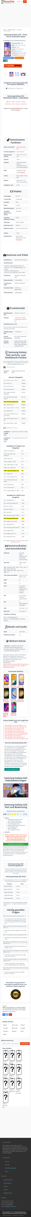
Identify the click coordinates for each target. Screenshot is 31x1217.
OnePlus (5, 1031)
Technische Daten (8, 1180)
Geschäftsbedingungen (10, 1168)
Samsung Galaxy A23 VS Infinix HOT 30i (14, 728)
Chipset (5, 1186)
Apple (5, 1025)
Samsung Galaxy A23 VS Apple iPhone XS (14, 737)
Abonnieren (25, 1043)
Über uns (7, 1161)
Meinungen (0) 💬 (19, 58)
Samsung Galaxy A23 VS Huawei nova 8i (14, 731)
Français (24, 1212)
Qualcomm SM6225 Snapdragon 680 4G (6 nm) (20, 319)
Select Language (6, 1212)
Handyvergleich (7, 1183)
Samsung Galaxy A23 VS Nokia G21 (13, 735)
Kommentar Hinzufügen (15, 844)
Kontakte (7, 1164)
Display (13, 101)
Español (20, 1212)
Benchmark (23, 104)
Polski (20, 1213)
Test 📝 (5, 60)
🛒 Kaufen (9, 66)
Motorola (15, 1028)
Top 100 (6, 1189)
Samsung (15, 1025)
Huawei (5, 1028)
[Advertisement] (15, 16)
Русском (4, 1213)
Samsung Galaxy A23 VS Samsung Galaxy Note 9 (16, 738)
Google (23, 1028)
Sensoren (17, 104)
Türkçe (8, 1213)
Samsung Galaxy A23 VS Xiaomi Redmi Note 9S (16, 734)
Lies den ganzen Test (12, 769)
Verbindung (8, 104)
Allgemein (8, 101)
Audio (13, 104)
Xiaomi (23, 1025)
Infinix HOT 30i (16, 540)
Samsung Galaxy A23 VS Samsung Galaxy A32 (16, 727)
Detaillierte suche (8, 1193)
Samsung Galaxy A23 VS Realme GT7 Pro (14, 730)
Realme (14, 1031)
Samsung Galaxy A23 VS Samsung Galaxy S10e (16, 732)
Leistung (23, 101)
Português (16, 1213)
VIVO (22, 1031)
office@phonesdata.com (10, 1206)
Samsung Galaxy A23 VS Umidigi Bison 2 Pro (15, 725)
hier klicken (16, 110)
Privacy (6, 1171)
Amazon (22, 172)
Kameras (18, 101)
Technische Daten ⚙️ (8, 58)
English (16, 1212)
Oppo (5, 1034)
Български (24, 1213)
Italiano (11, 1213)
